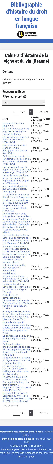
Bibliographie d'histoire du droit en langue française (26, 15)
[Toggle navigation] (7, 41)
